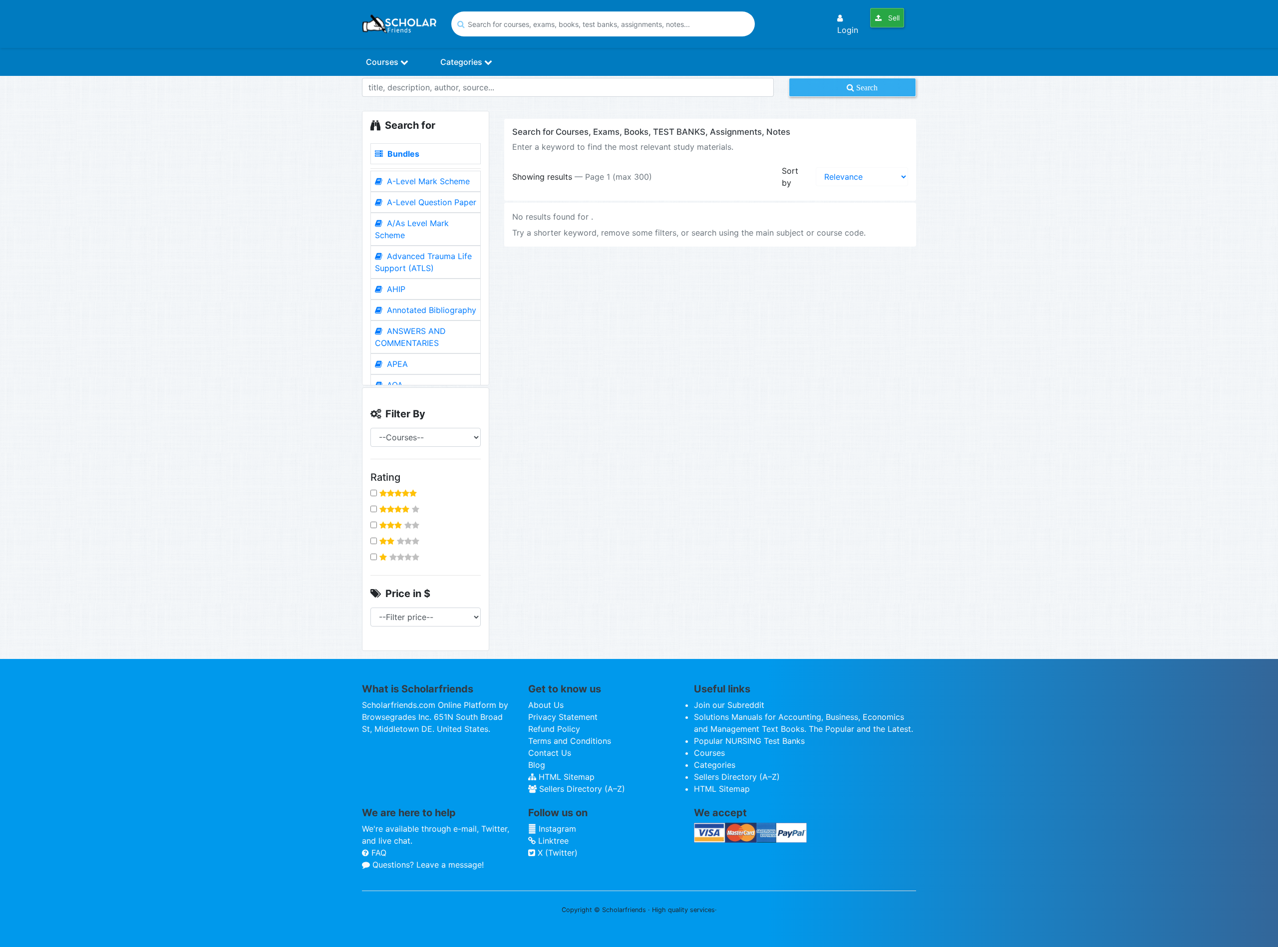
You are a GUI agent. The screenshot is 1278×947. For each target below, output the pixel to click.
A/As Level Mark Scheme (412, 229)
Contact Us (549, 753)
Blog (536, 765)
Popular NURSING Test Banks (749, 741)
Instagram (556, 829)
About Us (546, 705)
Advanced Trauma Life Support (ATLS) (423, 262)
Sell (893, 17)
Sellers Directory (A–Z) (581, 789)
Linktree (552, 841)
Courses (383, 62)
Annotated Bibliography (430, 310)
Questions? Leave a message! (427, 865)
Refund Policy (554, 729)
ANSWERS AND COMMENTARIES (410, 337)
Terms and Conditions (569, 741)
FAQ (377, 853)
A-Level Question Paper (430, 202)
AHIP (394, 289)
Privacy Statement (563, 717)
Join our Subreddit (729, 705)
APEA (396, 364)
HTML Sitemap (565, 777)
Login (847, 30)
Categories (462, 62)
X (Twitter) (556, 853)
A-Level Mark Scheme (427, 181)
